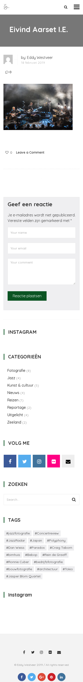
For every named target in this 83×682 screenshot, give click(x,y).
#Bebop (31, 555)
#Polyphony (56, 540)
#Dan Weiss (15, 548)
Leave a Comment (30, 152)
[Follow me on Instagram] (39, 461)
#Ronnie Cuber (17, 562)
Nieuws (13, 392)
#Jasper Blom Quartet (23, 576)
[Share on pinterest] (51, 677)
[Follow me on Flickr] (53, 461)
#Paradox (37, 548)
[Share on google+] (42, 677)
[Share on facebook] (22, 677)
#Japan (36, 540)
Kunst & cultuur (20, 385)
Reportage (16, 407)
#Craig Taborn (61, 548)
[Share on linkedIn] (61, 677)
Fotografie (16, 370)
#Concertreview (47, 533)
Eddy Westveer (40, 57)
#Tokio (68, 569)
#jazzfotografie (18, 533)
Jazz (11, 378)
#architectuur (47, 569)
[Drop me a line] (68, 461)
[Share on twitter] (32, 677)
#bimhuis (13, 555)
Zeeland (14, 422)
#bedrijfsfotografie (48, 562)
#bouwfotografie (19, 569)
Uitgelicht (15, 414)
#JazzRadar (15, 540)
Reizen (12, 400)
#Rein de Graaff (54, 555)
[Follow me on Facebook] (10, 461)
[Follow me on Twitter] (24, 461)
